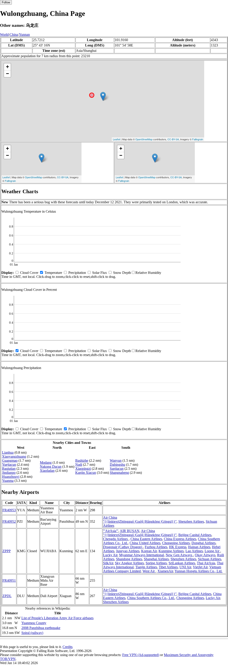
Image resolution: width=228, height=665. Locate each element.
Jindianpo (9, 472)
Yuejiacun (9, 464)
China (14, 34)
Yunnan (24, 34)
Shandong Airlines (129, 559)
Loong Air (212, 551)
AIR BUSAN (129, 531)
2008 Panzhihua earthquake (40, 628)
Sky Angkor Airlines (129, 563)
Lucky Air (110, 555)
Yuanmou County (33, 623)
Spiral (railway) (32, 633)
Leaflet (116, 139)
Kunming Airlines (171, 551)
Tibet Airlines (168, 567)
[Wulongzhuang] (103, 96)
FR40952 (9, 521)
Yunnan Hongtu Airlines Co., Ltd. (198, 571)
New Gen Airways (179, 555)
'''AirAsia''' (110, 531)
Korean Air (149, 551)
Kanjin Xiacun (85, 472)
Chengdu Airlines (116, 539)
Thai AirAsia (206, 563)
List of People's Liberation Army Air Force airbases (57, 618)
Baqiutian (9, 468)
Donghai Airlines (203, 543)
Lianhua (8, 452)
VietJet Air (200, 567)
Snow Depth (122, 273)
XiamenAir (165, 571)
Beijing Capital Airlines (194, 535)
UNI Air (185, 567)
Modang (46, 462)
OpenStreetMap (144, 139)
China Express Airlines (180, 539)
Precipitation (77, 273)
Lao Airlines (194, 551)
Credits (68, 647)
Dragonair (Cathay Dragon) (123, 547)
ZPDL (7, 596)
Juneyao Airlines (127, 551)
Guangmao (10, 460)
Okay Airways (205, 555)
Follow (6, 2)
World (4, 34)
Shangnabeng (119, 472)
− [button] (7, 73)
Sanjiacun (117, 468)
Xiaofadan (47, 470)
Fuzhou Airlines (156, 547)
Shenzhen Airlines (191, 521)
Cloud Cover (29, 273)
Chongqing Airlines (176, 543)
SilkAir (108, 563)
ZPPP (6, 551)
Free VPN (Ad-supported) (140, 655)
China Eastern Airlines (146, 539)
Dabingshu (117, 464)
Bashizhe (81, 460)
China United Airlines (145, 543)
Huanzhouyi (10, 476)
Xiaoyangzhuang (14, 456)
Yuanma (8, 480)
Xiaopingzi (83, 468)
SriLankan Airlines (182, 563)
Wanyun (116, 460)
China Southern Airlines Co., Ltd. (151, 598)
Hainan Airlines (199, 547)
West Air (149, 571)
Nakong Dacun (50, 466)
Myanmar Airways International (141, 555)
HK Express (177, 547)
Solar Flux (99, 273)
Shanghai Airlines (156, 559)
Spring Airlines (156, 563)
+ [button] (7, 66)
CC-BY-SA (173, 139)
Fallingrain (197, 139)
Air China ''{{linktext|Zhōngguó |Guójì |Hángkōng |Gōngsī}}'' (140, 519)
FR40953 (9, 510)
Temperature (53, 273)
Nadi (78, 464)
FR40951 (9, 580)
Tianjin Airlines (146, 567)
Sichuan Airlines (209, 559)
